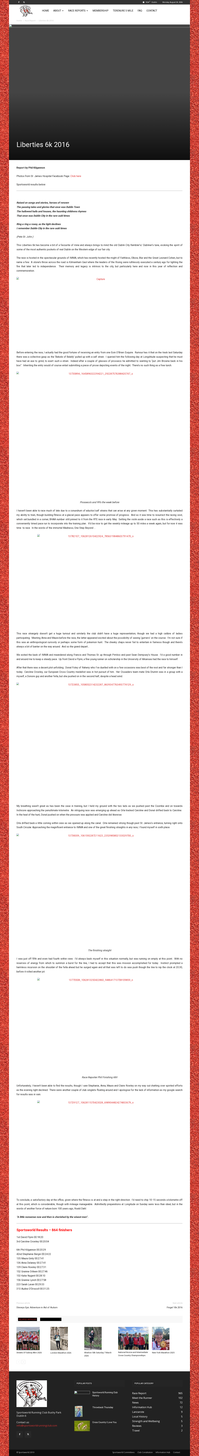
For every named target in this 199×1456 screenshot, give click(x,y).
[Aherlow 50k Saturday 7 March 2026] (99, 1338)
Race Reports (77, 10)
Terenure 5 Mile (123, 10)
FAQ (140, 10)
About (57, 10)
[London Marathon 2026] (65, 1338)
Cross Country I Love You (104, 1422)
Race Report (30, 20)
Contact (151, 10)
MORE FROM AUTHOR (51, 1319)
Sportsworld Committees (123, 1452)
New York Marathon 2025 (163, 1352)
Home (45, 10)
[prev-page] (18, 1362)
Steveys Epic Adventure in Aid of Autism (37, 1307)
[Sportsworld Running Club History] (82, 1393)
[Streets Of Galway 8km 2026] (31, 1338)
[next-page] (23, 1362)
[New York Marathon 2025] (167, 1338)
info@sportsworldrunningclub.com (36, 1425)
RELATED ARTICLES (27, 1319)
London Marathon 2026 (60, 1353)
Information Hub (163, 1452)
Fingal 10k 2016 (175, 1307)
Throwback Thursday (102, 1407)
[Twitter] (24, 2)
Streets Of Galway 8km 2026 (29, 1352)
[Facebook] (18, 2)
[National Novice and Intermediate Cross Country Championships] (133, 1338)
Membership (101, 10)
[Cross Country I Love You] (82, 1426)
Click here (75, 176)
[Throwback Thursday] (78, 1411)
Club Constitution (145, 1452)
